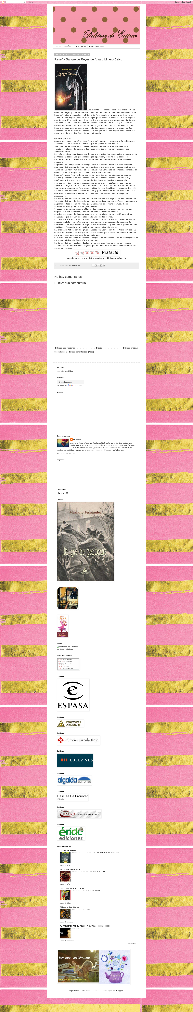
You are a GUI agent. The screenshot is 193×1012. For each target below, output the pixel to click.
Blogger (119, 991)
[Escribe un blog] (95, 265)
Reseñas (67, 46)
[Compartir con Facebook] (101, 265)
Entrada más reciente (65, 348)
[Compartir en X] (98, 265)
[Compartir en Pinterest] (103, 265)
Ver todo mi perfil (66, 453)
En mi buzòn (80, 46)
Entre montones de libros (72, 888)
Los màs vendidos (65, 371)
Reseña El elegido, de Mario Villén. (89, 871)
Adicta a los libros (69, 907)
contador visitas (65, 649)
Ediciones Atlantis (116, 258)
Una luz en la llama (81, 909)
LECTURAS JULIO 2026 (81, 928)
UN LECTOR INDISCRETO (70, 869)
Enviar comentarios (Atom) (81, 352)
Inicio (57, 46)
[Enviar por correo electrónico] (93, 265)
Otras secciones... (98, 46)
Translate (77, 386)
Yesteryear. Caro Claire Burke (86, 890)
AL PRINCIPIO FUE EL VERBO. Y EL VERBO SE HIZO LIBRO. (85, 926)
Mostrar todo (132, 944)
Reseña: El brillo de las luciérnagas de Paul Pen (95, 853)
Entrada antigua (130, 348)
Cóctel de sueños (68, 851)
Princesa (77, 439)
